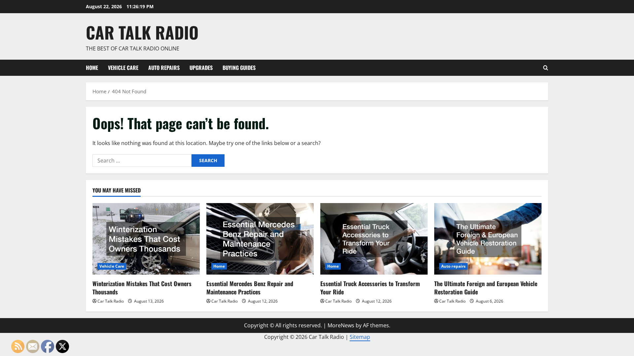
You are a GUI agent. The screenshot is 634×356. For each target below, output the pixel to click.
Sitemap (360, 337)
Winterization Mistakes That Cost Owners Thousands (142, 287)
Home (92, 68)
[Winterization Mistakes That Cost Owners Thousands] (146, 239)
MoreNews (341, 325)
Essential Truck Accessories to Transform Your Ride (370, 287)
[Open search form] (545, 67)
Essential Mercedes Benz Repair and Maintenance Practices (249, 287)
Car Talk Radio (142, 32)
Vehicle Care (123, 68)
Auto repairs (164, 68)
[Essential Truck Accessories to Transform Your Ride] (374, 239)
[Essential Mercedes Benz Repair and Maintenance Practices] (260, 239)
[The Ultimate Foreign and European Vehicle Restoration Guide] (488, 239)
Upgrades (201, 68)
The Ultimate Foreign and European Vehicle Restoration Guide (485, 287)
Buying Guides (239, 68)
